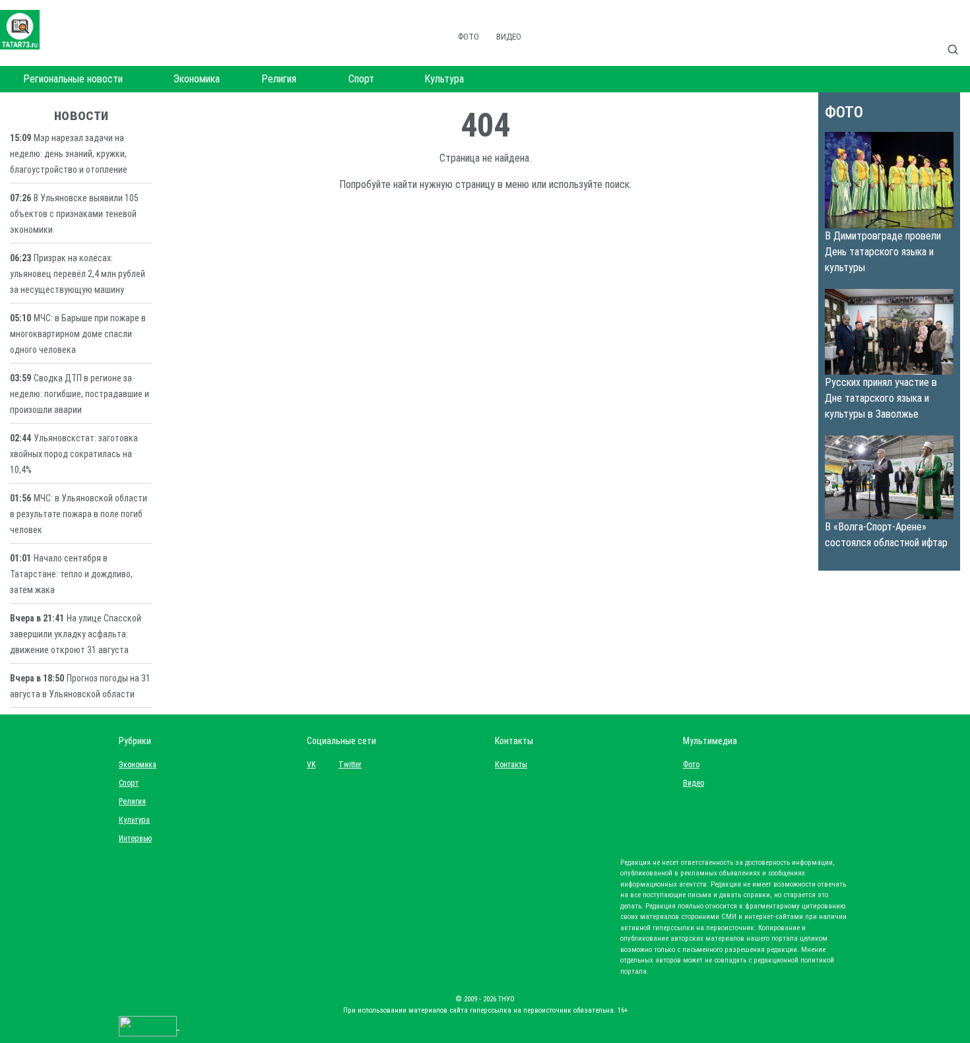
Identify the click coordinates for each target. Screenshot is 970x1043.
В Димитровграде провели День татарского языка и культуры (883, 252)
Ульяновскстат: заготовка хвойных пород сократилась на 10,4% (74, 454)
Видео (508, 37)
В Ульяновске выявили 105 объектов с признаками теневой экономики (74, 214)
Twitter (350, 764)
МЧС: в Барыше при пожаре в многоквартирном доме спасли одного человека (78, 334)
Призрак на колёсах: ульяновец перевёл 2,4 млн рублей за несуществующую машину (77, 274)
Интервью (135, 838)
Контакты (508, 764)
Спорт (361, 79)
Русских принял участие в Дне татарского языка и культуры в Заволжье (881, 398)
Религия (278, 79)
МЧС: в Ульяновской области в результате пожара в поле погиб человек (78, 514)
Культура (444, 79)
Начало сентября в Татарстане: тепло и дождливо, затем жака (71, 574)
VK (311, 764)
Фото (468, 37)
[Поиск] (958, 35)
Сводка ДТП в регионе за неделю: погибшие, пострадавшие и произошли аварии (79, 394)
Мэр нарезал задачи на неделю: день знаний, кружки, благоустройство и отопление (68, 154)
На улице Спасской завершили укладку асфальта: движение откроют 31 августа (75, 634)
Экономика (197, 79)
